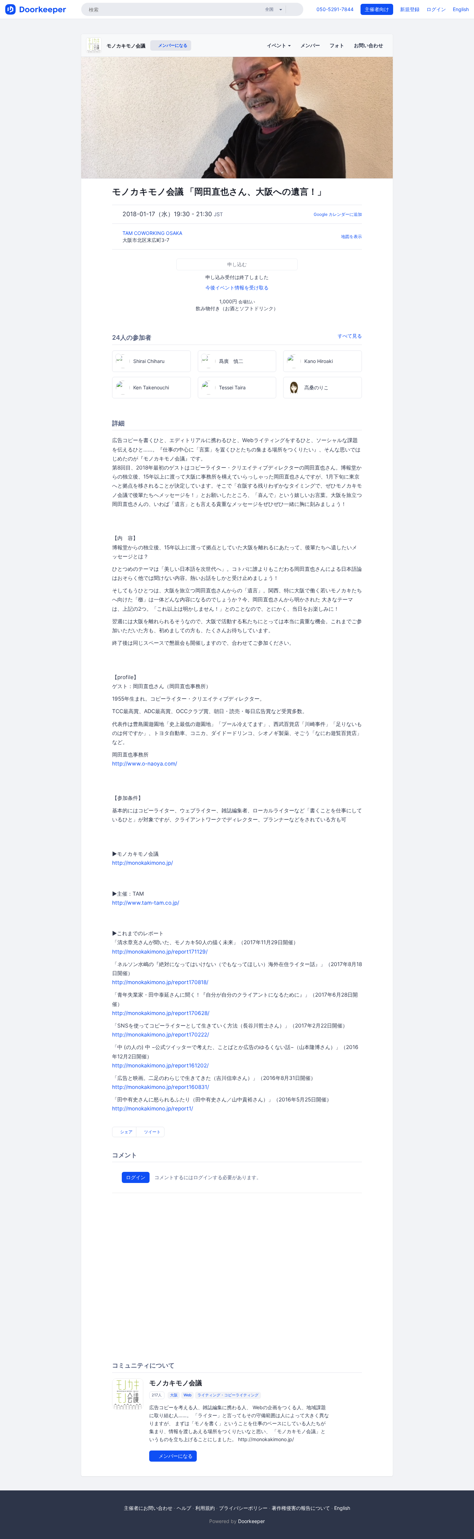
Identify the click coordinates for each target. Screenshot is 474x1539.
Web (188, 1395)
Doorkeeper (251, 1521)
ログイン (436, 9)
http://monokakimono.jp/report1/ (152, 1108)
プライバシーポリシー (243, 1508)
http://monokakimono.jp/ (142, 863)
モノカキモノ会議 (126, 46)
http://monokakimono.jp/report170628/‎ (160, 1013)
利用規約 (205, 1508)
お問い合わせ (368, 45)
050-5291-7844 (335, 9)
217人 (157, 1395)
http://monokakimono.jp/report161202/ (160, 1065)
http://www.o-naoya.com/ (144, 763)
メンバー (310, 45)
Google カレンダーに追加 (338, 214)
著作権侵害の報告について (301, 1508)
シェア (126, 1131)
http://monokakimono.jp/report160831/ (160, 1087)
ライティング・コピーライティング (228, 1395)
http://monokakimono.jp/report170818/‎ (160, 982)
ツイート (152, 1131)
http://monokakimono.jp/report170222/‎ (160, 1034)
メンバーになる (172, 45)
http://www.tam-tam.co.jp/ (145, 902)
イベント (277, 45)
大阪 (174, 1395)
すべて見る (350, 336)
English (461, 9)
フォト (337, 45)
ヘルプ (184, 1508)
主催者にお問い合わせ (148, 1508)
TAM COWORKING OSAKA (153, 233)
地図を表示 (351, 236)
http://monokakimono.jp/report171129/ (160, 951)
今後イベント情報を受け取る (237, 287)
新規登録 (410, 9)
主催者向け (377, 9)
